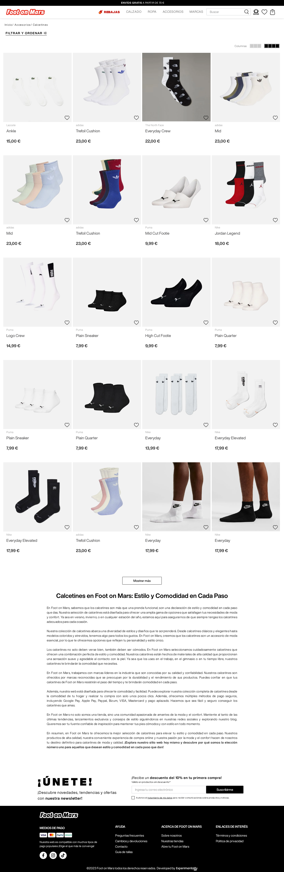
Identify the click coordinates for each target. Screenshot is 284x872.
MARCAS (196, 11)
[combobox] (228, 11)
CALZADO (134, 11)
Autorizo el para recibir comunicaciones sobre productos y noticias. (182, 798)
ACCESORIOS (173, 11)
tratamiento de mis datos (160, 798)
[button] (109, 12)
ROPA (152, 11)
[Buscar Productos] (247, 12)
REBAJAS (112, 12)
